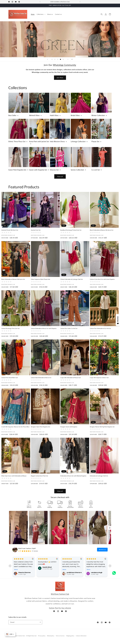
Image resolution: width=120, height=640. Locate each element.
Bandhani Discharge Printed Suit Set (70, 230)
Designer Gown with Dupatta (68, 427)
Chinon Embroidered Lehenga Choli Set (71, 279)
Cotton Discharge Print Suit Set (10, 328)
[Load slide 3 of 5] (57, 59)
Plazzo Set (95, 141)
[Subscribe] (40, 622)
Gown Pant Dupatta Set (17, 170)
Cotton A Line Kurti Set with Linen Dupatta (102, 279)
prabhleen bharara (74, 572)
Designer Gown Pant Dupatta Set (40, 427)
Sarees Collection (77, 170)
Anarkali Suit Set (36, 230)
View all (60, 176)
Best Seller (12, 115)
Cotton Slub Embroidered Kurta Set (41, 377)
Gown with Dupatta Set (38, 170)
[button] (41, 14)
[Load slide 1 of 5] (52, 59)
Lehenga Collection (78, 141)
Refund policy (50, 635)
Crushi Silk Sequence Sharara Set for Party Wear (15, 427)
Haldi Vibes (54, 115)
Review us (102, 550)
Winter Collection (98, 115)
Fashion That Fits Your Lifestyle (60, 608)
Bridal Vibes (75, 115)
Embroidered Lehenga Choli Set (99, 476)
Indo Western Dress (57, 141)
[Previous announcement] (40, 2)
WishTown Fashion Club (60, 594)
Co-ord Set (96, 170)
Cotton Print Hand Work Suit (9, 377)
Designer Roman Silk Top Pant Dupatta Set (102, 427)
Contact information (81, 635)
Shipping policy (70, 635)
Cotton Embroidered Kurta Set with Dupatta (44, 328)
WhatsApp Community (64, 64)
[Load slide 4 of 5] (60, 59)
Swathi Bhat (47, 567)
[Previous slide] (47, 59)
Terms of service (60, 635)
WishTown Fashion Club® (27, 548)
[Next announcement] (80, 2)
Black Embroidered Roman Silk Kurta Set (101, 230)
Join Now (60, 78)
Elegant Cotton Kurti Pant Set (39, 476)
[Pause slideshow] (72, 59)
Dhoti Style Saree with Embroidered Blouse (14, 476)
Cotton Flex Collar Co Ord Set (68, 328)
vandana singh (96, 572)
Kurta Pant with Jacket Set (39, 141)
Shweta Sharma (24, 572)
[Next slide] (68, 59)
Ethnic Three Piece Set (16, 141)
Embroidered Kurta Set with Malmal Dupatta (73, 476)
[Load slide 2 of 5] (54, 59)
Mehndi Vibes (34, 115)
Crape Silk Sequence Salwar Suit (99, 377)
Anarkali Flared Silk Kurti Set (9, 230)
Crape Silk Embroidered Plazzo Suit (70, 377)
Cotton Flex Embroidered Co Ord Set (100, 328)
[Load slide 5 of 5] (63, 59)
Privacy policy (41, 635)
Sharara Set (54, 170)
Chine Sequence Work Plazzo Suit (40, 279)
